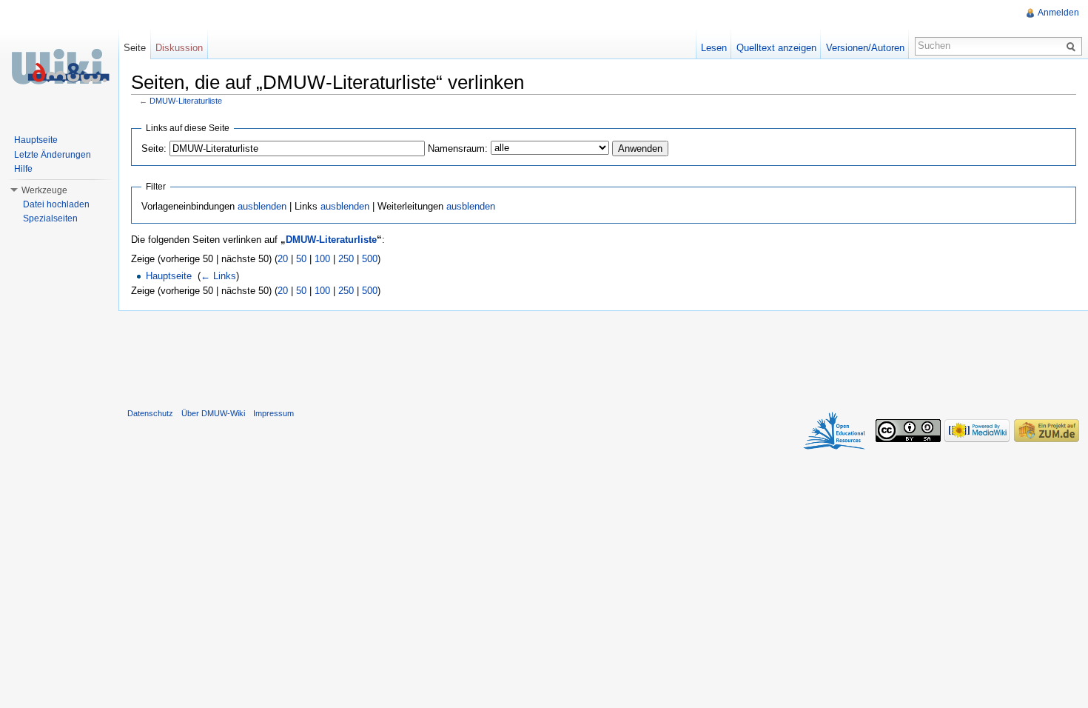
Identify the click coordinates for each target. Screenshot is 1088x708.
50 (301, 258)
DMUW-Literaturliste (186, 100)
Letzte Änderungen (52, 155)
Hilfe (23, 169)
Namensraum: (458, 148)
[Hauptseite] (59, 66)
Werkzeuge (44, 190)
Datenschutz (150, 413)
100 (322, 258)
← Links (218, 275)
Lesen (714, 47)
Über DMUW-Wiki (213, 413)
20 (283, 258)
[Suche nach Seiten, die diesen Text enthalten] (1073, 46)
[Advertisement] (603, 356)
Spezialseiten (50, 218)
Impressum (273, 413)
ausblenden (262, 206)
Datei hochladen (56, 204)
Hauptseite (169, 275)
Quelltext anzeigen (776, 47)
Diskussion (179, 47)
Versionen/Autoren (865, 47)
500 (369, 258)
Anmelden (1058, 12)
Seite (135, 47)
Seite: (154, 148)
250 (346, 258)
